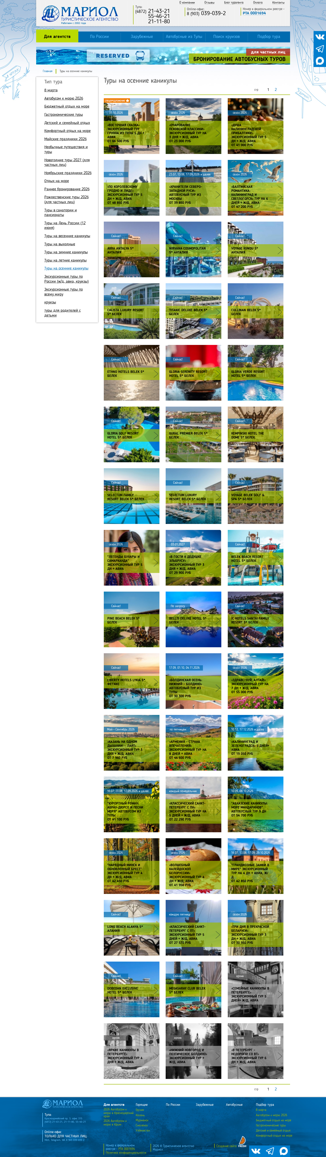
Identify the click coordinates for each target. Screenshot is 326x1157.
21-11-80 (152, 21)
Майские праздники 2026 (65, 139)
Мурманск (142, 1120)
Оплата (258, 2)
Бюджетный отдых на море (66, 106)
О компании (187, 2)
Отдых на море (56, 181)
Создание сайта (226, 1146)
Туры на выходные (59, 244)
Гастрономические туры (63, 115)
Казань (140, 1115)
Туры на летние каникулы (65, 260)
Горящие (142, 1105)
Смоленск (142, 1125)
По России (99, 37)
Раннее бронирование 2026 (67, 189)
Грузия (140, 1110)
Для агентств (57, 37)
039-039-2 (206, 13)
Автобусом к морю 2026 (63, 98)
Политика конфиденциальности (126, 1152)
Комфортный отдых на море (67, 131)
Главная (47, 71)
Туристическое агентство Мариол (80, 14)
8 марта (51, 90)
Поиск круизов (226, 37)
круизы (50, 302)
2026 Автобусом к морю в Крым (115, 1123)
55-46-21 (152, 16)
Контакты (278, 2)
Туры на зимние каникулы (66, 252)
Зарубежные (142, 37)
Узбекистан (143, 1130)
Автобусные (234, 1105)
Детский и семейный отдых (67, 123)
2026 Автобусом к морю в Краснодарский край (119, 1113)
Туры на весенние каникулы (67, 236)
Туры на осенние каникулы (66, 268)
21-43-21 (152, 11)
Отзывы (209, 2)
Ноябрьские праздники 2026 (68, 173)
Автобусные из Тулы (184, 37)
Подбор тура (268, 37)
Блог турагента (234, 2)
